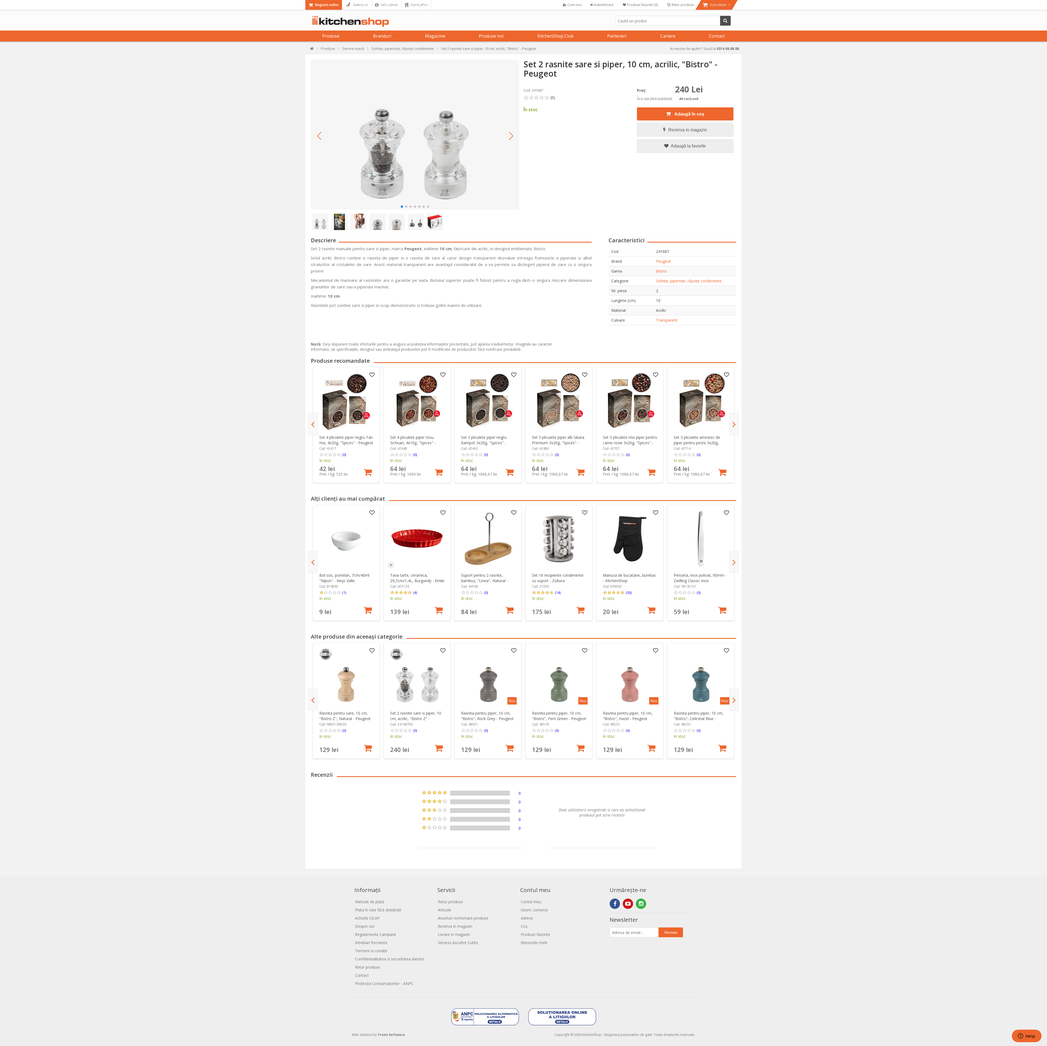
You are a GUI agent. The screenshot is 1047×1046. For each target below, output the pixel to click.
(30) (628, 592)
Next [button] (734, 424)
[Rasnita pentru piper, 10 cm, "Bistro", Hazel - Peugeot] (630, 676)
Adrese (527, 918)
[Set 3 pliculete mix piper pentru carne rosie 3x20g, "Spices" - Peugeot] (630, 401)
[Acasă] (312, 50)
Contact (717, 36)
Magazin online (326, 4)
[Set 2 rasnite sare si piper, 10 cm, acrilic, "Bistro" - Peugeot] (415, 135)
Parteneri (617, 36)
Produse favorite (535, 934)
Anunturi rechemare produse (463, 918)
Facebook (615, 904)
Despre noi (364, 926)
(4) (415, 592)
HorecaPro (419, 4)
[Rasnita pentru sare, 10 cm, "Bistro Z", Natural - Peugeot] (346, 676)
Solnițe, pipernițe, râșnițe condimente (689, 280)
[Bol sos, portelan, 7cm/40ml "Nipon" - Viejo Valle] (346, 539)
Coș (524, 926)
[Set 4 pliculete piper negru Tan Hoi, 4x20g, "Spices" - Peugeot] (346, 401)
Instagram (641, 904)
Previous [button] (313, 424)
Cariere (667, 36)
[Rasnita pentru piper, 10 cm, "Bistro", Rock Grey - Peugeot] (488, 676)
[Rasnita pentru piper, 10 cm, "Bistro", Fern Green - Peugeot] (559, 676)
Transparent (667, 320)
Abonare (670, 932)
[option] (346, 425)
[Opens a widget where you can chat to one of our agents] (1027, 1036)
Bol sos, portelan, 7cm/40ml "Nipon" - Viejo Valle (344, 578)
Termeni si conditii (371, 950)
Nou (512, 701)
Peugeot (663, 261)
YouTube (628, 904)
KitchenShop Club (555, 36)
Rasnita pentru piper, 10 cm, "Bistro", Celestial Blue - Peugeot (698, 719)
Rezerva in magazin (687, 130)
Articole (444, 909)
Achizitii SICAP (367, 918)
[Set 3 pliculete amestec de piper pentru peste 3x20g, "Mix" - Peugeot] (701, 401)
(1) (344, 592)
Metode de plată (369, 901)
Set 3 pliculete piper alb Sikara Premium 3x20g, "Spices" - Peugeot (558, 443)
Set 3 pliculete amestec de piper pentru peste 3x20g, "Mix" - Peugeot (697, 443)
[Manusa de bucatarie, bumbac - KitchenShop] (630, 539)
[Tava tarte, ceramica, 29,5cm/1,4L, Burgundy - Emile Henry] (417, 539)
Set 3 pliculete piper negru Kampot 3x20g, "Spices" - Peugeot (484, 443)
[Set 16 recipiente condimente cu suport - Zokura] (559, 539)
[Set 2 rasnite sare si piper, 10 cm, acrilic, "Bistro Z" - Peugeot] (417, 676)
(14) (558, 592)
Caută (725, 21)
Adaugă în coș (688, 114)
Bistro (661, 271)
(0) (344, 454)
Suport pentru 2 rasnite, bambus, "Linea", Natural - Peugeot (484, 581)
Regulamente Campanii (375, 934)
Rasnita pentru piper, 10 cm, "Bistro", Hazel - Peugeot (627, 716)
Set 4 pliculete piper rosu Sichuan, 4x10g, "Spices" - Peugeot (413, 443)
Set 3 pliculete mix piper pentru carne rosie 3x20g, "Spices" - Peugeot (630, 443)
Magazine (435, 36)
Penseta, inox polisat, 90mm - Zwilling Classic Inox (700, 578)
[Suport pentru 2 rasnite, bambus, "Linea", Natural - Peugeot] (488, 539)
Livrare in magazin (454, 934)
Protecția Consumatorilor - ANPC (384, 983)
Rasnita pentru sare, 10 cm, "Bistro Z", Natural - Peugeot (345, 716)
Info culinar (389, 4)
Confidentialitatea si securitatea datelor (389, 959)
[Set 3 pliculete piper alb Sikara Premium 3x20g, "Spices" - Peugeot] (559, 401)
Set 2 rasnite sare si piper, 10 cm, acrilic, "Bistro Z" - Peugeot (415, 719)
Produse (330, 36)
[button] (319, 136)
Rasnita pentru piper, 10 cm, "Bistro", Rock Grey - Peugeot (487, 716)
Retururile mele (534, 942)
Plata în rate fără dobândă (378, 909)
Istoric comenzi (534, 909)
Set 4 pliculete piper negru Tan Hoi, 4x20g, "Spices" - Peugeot (346, 440)
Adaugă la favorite (688, 146)
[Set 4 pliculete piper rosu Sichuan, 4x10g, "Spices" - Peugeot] (417, 401)
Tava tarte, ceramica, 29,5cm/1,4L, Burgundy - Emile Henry (417, 581)
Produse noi (491, 36)
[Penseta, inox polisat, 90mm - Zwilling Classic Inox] (701, 539)
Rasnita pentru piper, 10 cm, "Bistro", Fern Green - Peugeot (559, 716)
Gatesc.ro (360, 4)
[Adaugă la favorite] (372, 375)
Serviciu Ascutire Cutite (458, 942)
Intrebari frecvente (371, 942)
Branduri (382, 36)
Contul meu (531, 901)
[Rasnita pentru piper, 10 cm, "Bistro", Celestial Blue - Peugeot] (701, 676)
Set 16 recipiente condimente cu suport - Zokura (557, 578)
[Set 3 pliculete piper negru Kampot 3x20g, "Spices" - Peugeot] (488, 401)
